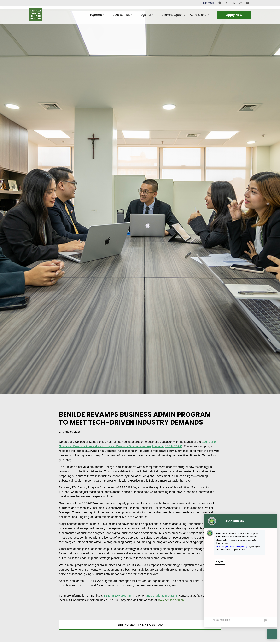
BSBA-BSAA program (118, 595)
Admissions (198, 15)
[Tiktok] (241, 3)
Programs (96, 15)
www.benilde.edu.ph (171, 600)
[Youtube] (248, 3)
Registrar (145, 15)
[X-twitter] (234, 3)
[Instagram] (227, 3)
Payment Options (172, 15)
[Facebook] (220, 3)
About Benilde (121, 15)
